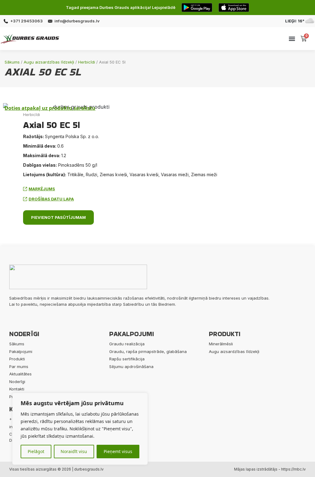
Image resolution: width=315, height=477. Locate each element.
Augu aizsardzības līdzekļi (49, 62)
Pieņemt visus (118, 451)
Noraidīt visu (74, 451)
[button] (292, 38)
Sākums (12, 62)
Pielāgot (36, 451)
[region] (80, 429)
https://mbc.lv (293, 469)
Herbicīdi (86, 62)
